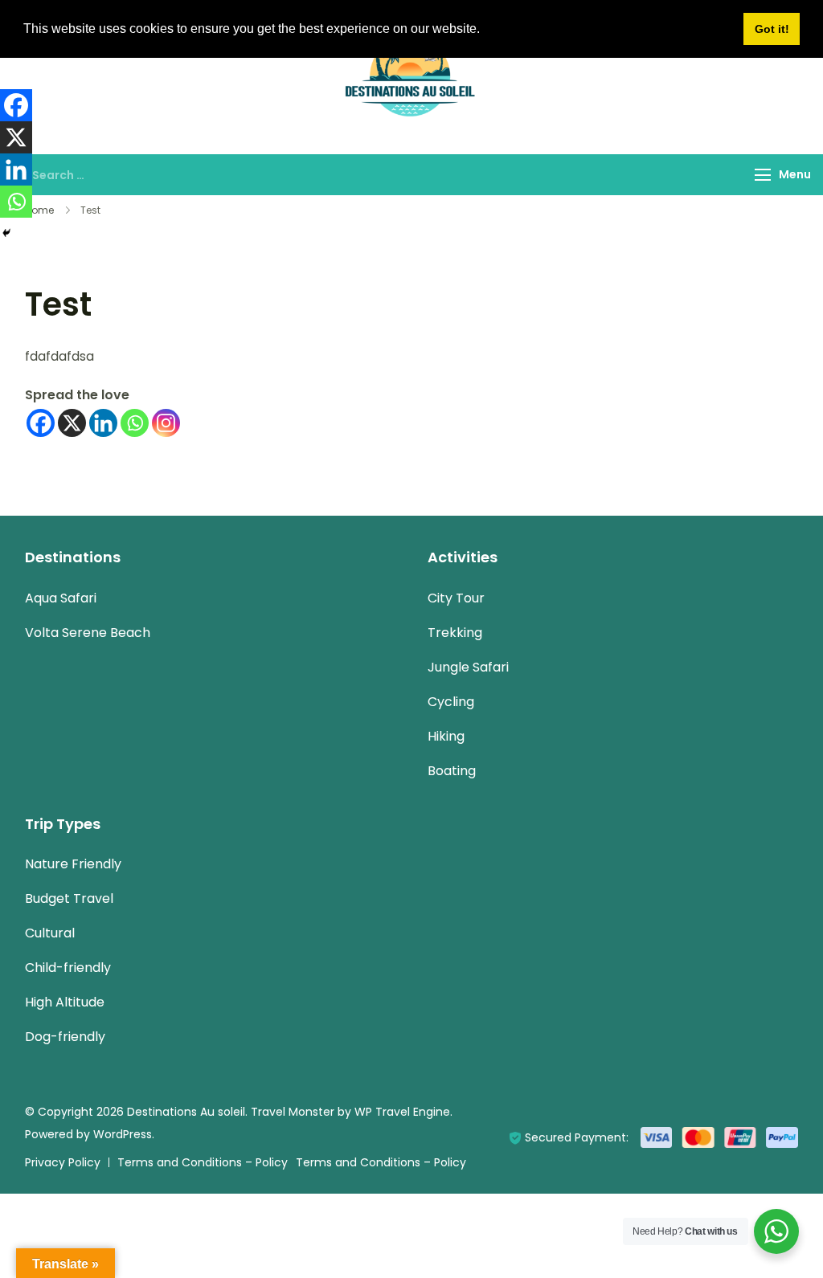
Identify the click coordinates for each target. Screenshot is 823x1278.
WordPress (122, 1134)
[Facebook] (41, 423)
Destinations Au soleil (186, 1112)
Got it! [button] (772, 28)
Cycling (451, 701)
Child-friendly (68, 967)
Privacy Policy (62, 1162)
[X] (72, 423)
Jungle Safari (468, 667)
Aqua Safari (60, 598)
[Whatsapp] (135, 423)
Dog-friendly (65, 1036)
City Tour (456, 598)
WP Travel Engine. (403, 1112)
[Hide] (6, 233)
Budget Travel (69, 898)
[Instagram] (166, 423)
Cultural (50, 933)
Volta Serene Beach (87, 632)
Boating (452, 770)
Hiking (446, 736)
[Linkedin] (103, 423)
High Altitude (64, 1002)
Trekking (455, 632)
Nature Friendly (73, 864)
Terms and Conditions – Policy (202, 1162)
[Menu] (763, 175)
